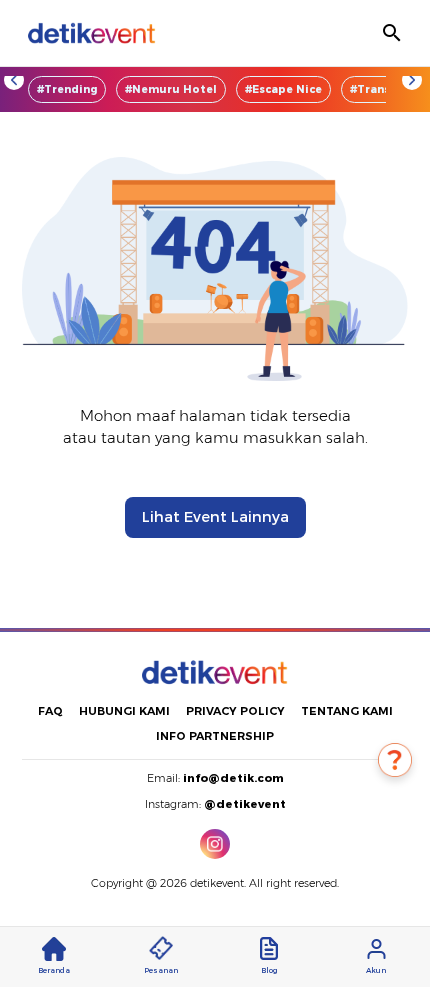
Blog (269, 970)
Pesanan (161, 970)
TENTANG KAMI (347, 711)
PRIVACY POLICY (235, 711)
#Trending (67, 89)
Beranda (54, 970)
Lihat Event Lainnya (215, 517)
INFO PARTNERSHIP (215, 736)
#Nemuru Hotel (171, 89)
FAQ (50, 711)
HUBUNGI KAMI (124, 711)
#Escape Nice (283, 89)
